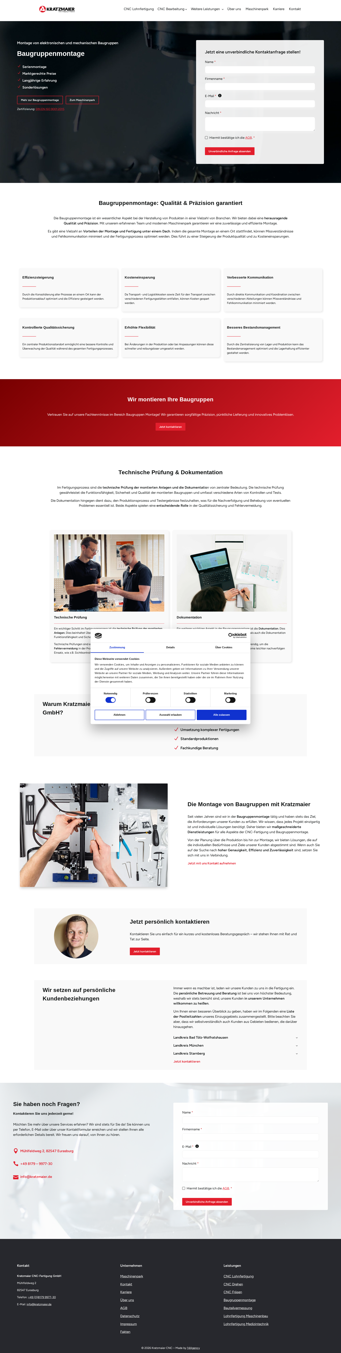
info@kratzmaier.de (39, 1304)
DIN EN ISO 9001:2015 (50, 109)
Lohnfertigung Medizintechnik (246, 1324)
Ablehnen (119, 714)
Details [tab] (170, 647)
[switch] (150, 700)
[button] (235, 1037)
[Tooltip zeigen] (219, 95)
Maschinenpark (131, 1276)
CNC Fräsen (233, 1292)
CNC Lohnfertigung (239, 1276)
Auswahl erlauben (170, 714)
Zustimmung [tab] (117, 647)
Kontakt (126, 1284)
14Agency (193, 1348)
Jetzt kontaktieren (170, 426)
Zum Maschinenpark (82, 100)
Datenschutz (129, 1316)
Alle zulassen (221, 714)
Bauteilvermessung (238, 1308)
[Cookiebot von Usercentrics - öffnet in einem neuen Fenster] (231, 635)
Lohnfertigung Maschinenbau (246, 1316)
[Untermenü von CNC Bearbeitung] (186, 9)
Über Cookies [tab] (223, 647)
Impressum (128, 1324)
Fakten (125, 1332)
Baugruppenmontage (240, 1300)
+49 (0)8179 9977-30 (42, 1297)
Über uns (127, 1300)
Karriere (126, 1292)
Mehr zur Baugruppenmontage (40, 100)
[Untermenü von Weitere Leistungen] (223, 9)
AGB (248, 138)
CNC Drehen (233, 1284)
